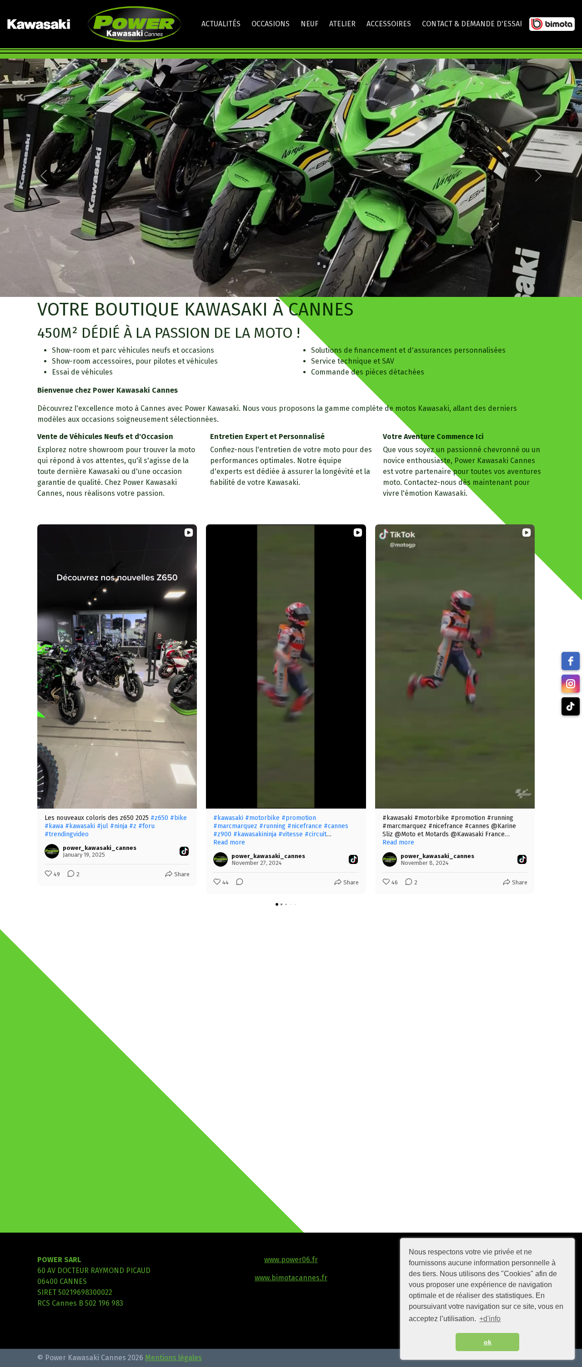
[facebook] (571, 661)
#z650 (159, 818)
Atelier (342, 24)
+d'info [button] (490, 1319)
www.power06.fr (291, 1259)
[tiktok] (571, 706)
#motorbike (262, 818)
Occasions (270, 24)
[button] (43, 175)
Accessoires (388, 24)
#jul (102, 826)
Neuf (309, 24)
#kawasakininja (254, 834)
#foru (146, 826)
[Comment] (237, 882)
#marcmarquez (235, 826)
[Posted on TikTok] (184, 851)
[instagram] (571, 684)
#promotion (298, 818)
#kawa (54, 826)
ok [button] (488, 1342)
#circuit (315, 834)
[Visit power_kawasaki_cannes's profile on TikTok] (54, 851)
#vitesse (290, 834)
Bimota (552, 26)
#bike (178, 818)
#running (272, 826)
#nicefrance (304, 826)
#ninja (118, 826)
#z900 (222, 834)
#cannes (336, 826)
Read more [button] (229, 842)
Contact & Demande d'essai (472, 24)
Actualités (221, 24)
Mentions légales (173, 1357)
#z (132, 826)
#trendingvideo (67, 834)
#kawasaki (80, 826)
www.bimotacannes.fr (291, 1277)
